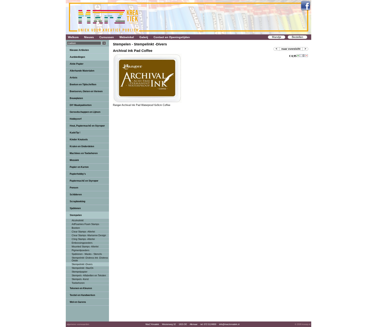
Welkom (73, 37)
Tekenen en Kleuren (81, 288)
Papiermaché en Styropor (84, 180)
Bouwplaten (76, 98)
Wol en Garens (78, 302)
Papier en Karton (79, 167)
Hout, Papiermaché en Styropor (87, 125)
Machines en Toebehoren (84, 153)
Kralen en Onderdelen (82, 146)
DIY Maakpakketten (81, 105)
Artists (73, 77)
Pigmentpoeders (80, 250)
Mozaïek (74, 160)
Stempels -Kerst (80, 279)
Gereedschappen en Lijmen (85, 112)
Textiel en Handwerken (82, 295)
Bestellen (297, 37)
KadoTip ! (75, 132)
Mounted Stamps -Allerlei (85, 246)
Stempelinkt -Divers (82, 264)
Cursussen (106, 37)
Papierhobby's (78, 174)
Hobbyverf (75, 119)
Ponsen (74, 187)
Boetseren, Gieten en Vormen (86, 91)
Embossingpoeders (82, 243)
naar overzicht (290, 48)
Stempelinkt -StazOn (82, 268)
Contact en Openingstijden (172, 37)
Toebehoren (78, 283)
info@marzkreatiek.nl (229, 324)
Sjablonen (75, 208)
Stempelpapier (79, 271)
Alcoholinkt (77, 220)
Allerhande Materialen (82, 70)
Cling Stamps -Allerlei (83, 239)
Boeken (76, 228)
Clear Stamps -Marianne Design (89, 235)
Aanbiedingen (77, 57)
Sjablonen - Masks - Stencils (87, 254)
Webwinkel (126, 37)
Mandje (276, 37)
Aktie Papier (76, 63)
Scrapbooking (77, 201)
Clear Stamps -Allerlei (83, 231)
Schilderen (76, 194)
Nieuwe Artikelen (79, 50)
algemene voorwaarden (78, 324)
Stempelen (76, 215)
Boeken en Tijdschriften (83, 84)
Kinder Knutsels (79, 139)
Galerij (143, 37)
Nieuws (89, 37)
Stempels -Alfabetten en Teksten (89, 275)
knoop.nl (306, 324)
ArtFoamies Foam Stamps (85, 224)
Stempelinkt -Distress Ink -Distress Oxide (90, 259)
